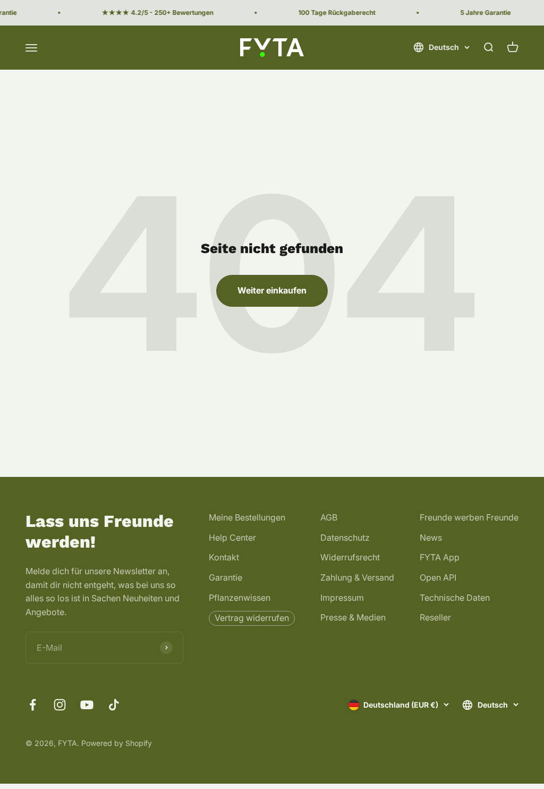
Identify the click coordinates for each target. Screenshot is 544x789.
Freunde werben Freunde (469, 517)
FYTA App (440, 557)
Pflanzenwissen (239, 597)
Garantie (225, 577)
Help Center (232, 537)
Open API (438, 577)
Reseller (435, 617)
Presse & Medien (353, 617)
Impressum (342, 597)
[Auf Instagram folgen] (60, 705)
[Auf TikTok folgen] (114, 705)
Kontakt (224, 557)
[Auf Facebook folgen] (33, 705)
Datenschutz (345, 537)
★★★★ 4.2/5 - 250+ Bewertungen (153, 12)
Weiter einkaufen (272, 290)
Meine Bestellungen (247, 517)
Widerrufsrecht (350, 557)
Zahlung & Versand (357, 577)
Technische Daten (455, 597)
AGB (328, 517)
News (431, 537)
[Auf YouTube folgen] (87, 705)
